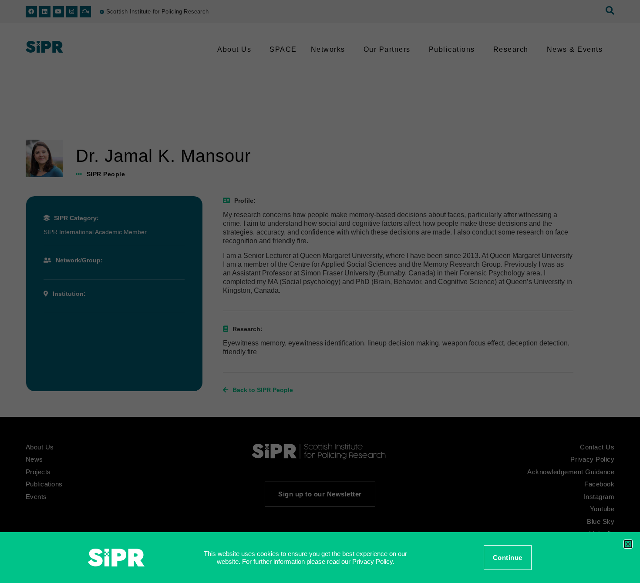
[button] (628, 544)
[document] (320, 291)
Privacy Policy (372, 561)
